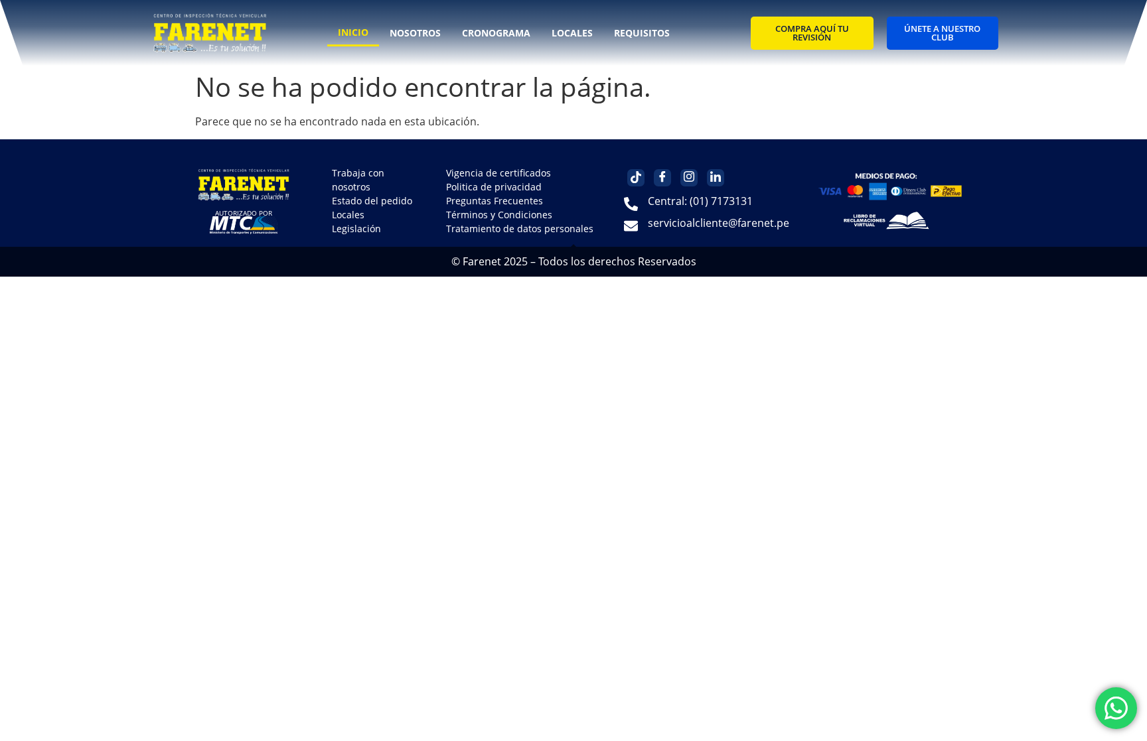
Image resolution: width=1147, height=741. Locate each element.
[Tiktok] (636, 177)
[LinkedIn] (715, 177)
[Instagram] (689, 177)
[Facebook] (662, 177)
